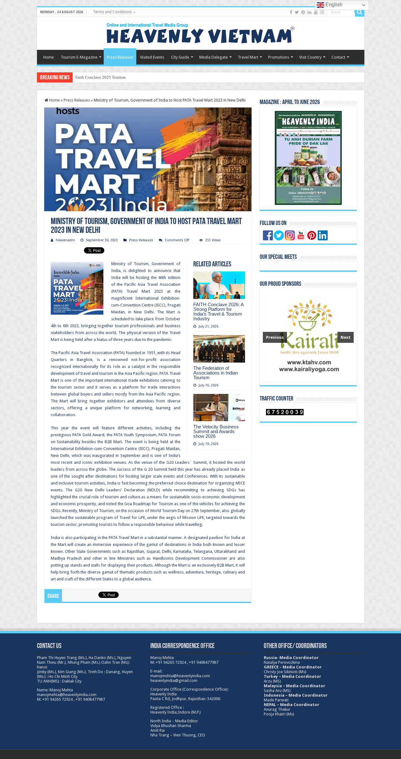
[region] (308, 336)
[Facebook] (291, 12)
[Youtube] (315, 12)
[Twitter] (296, 12)
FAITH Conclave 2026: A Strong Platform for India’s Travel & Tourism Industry (218, 311)
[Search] (359, 12)
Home (48, 57)
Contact (338, 57)
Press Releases (120, 57)
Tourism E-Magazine (79, 57)
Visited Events (152, 57)
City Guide (180, 57)
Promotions (278, 57)
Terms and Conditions (112, 12)
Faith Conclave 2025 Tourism (100, 77)
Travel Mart (248, 57)
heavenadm (65, 240)
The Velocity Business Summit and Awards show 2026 (216, 431)
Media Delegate (213, 57)
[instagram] (322, 12)
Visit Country (310, 57)
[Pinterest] (303, 12)
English (333, 4)
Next (346, 337)
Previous (275, 337)
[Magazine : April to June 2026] (308, 158)
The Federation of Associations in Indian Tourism (215, 372)
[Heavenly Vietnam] (200, 32)
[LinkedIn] (309, 12)
